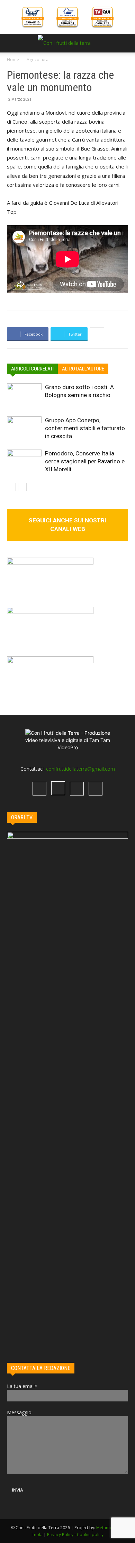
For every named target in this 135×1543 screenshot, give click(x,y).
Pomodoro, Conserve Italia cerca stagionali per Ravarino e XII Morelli (85, 461)
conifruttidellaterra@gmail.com (80, 768)
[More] (97, 334)
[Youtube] (95, 788)
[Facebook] (39, 788)
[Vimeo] (77, 788)
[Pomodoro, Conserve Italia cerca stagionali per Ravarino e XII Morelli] (24, 461)
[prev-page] (11, 487)
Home (13, 59)
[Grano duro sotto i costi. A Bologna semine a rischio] (24, 395)
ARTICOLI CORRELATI (32, 369)
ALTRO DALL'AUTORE (83, 369)
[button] (12, 43)
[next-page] (22, 487)
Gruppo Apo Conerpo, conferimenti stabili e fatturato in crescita (85, 428)
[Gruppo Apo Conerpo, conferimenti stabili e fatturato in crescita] (24, 428)
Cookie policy (90, 1534)
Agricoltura (37, 59)
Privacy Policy (60, 1534)
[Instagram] (58, 788)
